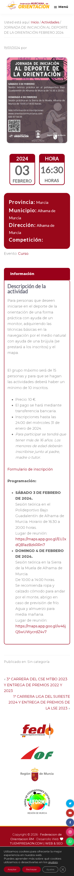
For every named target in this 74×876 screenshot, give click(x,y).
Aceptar (12, 869)
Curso (23, 253)
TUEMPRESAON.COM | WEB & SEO (36, 843)
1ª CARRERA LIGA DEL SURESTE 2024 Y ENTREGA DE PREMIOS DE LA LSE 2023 (39, 702)
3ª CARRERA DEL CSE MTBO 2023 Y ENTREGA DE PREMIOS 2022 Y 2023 (35, 685)
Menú (63, 7)
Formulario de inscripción (30, 469)
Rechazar (31, 869)
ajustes (53, 862)
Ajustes (50, 869)
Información (22, 274)
